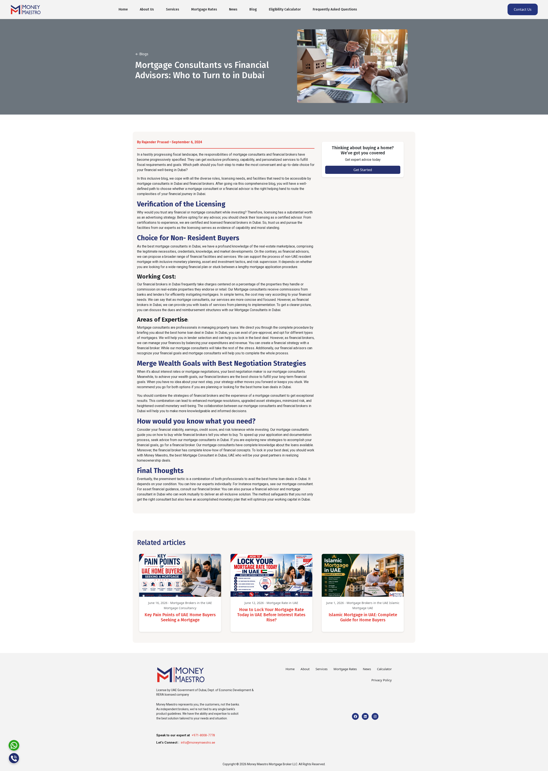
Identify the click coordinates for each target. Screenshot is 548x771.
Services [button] (172, 9)
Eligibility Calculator (285, 9)
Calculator (384, 669)
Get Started (362, 169)
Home (123, 9)
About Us (147, 9)
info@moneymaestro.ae (198, 742)
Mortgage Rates (204, 9)
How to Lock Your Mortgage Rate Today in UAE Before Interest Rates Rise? (271, 614)
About (305, 669)
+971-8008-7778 (203, 735)
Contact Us (523, 9)
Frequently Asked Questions (335, 9)
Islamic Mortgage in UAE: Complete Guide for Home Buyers (363, 617)
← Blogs (141, 54)
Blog (253, 9)
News (233, 9)
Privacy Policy (381, 680)
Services (322, 669)
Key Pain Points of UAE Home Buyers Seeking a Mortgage (180, 617)
